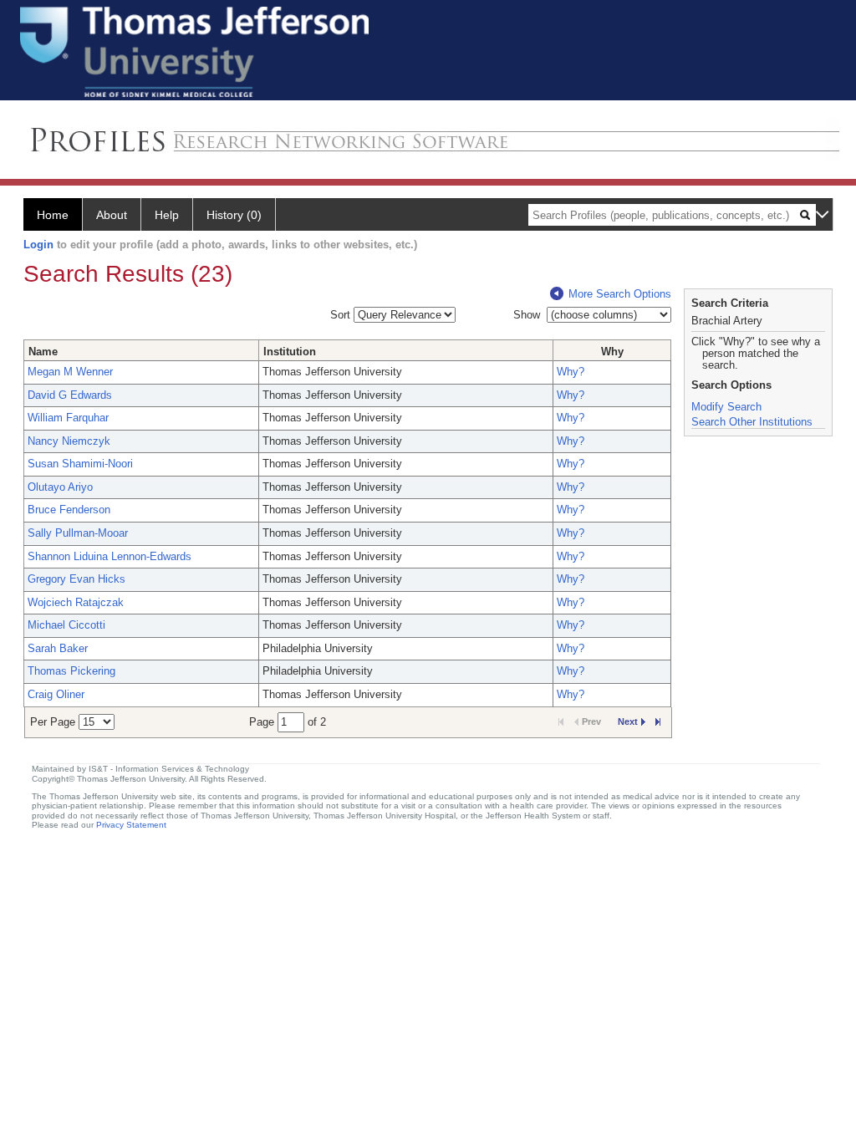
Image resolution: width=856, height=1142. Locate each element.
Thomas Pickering (71, 671)
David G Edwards (70, 395)
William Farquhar (68, 417)
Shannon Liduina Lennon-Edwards (109, 556)
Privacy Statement (131, 824)
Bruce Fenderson (69, 509)
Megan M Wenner (70, 371)
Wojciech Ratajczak (76, 602)
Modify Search (726, 406)
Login (38, 244)
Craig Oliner (56, 694)
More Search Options (619, 294)
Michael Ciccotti (66, 625)
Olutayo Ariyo (60, 487)
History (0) (234, 215)
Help (167, 215)
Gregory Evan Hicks (76, 579)
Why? (570, 371)
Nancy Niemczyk (69, 441)
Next (628, 721)
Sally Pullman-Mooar (78, 533)
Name (43, 351)
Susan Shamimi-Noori (80, 463)
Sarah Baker (58, 648)
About (111, 215)
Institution (289, 351)
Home (53, 215)
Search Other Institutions (752, 422)
